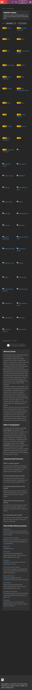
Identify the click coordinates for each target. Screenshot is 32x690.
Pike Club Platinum (9, 576)
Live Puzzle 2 (7, 583)
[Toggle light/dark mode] (12, 2)
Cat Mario (6, 560)
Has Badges (23, 23)
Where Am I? (7, 529)
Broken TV (7, 546)
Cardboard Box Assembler (11, 538)
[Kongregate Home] (2, 2)
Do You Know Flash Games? (12, 567)
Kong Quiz (7, 600)
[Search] (16, 2)
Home (3, 8)
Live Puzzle (7, 551)
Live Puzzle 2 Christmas (10, 591)
